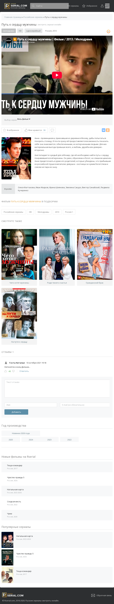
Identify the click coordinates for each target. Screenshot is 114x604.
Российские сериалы (13, 212)
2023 (49, 439)
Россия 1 (69, 212)
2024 (31, 439)
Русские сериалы (15, 6)
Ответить (24, 371)
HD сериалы (73, 5)
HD (30, 212)
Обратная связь (104, 595)
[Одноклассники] (108, 130)
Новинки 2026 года (21, 433)
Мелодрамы (43, 212)
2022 (69, 439)
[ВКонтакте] (103, 130)
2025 (11, 439)
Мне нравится (36, 130)
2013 (57, 212)
